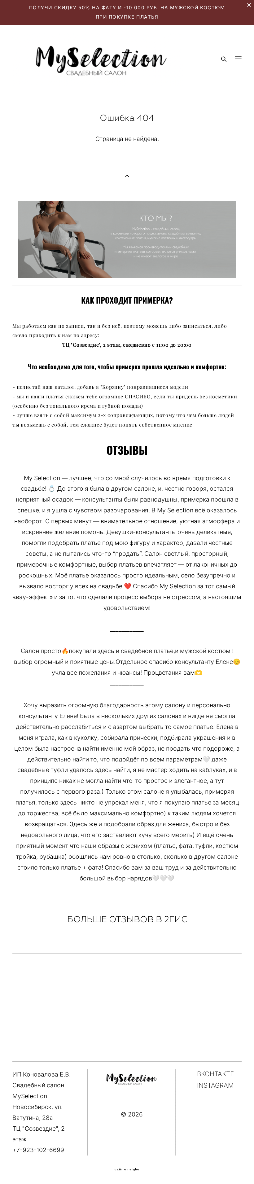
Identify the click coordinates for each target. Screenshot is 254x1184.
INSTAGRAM (215, 1085)
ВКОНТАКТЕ (215, 1074)
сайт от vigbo (127, 1169)
